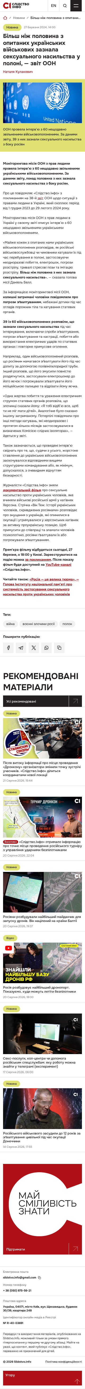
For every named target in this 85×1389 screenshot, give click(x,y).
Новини (19, 18)
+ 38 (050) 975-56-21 (17, 1290)
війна (10, 624)
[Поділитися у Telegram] (21, 648)
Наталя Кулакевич (18, 71)
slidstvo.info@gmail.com (19, 1277)
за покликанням (38, 559)
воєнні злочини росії (39, 624)
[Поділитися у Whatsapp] (46, 648)
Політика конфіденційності (63, 1362)
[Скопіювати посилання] (59, 648)
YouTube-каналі (58, 564)
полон (67, 624)
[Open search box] (64, 5)
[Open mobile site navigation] (76, 5)
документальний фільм (22, 490)
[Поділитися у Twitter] (34, 648)
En (53, 5)
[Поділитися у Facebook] (8, 648)
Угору (10, 1375)
